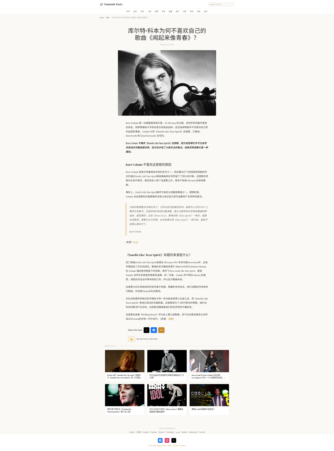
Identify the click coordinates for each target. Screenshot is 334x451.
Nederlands (193, 432)
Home (102, 18)
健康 (170, 11)
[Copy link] (161, 330)
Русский (202, 432)
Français (153, 432)
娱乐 (135, 11)
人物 (149, 11)
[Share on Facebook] (154, 330)
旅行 (177, 11)
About (170, 446)
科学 (128, 11)
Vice (134, 242)
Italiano (184, 432)
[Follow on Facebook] (160, 440)
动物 (156, 11)
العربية (178, 432)
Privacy (183, 446)
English (132, 432)
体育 (163, 11)
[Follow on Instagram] (167, 440)
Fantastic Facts (160, 446)
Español (146, 432)
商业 (205, 11)
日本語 (138, 432)
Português (170, 432)
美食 (198, 11)
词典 (170, 318)
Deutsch (162, 432)
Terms (175, 446)
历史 (142, 11)
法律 (184, 11)
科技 (191, 11)
